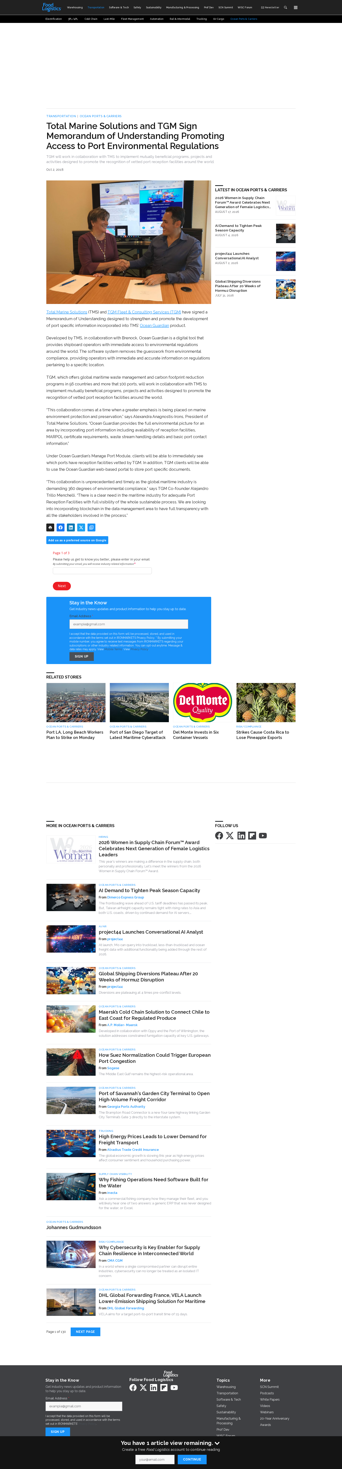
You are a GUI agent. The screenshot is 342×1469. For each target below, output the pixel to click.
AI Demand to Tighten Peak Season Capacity (238, 228)
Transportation (61, 116)
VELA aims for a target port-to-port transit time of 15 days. (143, 1314)
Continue (192, 1459)
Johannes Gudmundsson (73, 1227)
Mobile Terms (113, 649)
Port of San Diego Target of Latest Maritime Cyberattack (138, 735)
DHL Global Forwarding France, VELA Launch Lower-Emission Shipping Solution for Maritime (152, 1298)
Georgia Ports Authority (126, 1107)
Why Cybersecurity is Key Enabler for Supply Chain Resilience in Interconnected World (149, 1250)
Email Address (81, 616)
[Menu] (296, 7)
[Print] (50, 527)
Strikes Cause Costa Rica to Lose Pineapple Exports (262, 735)
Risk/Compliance (249, 726)
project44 (115, 939)
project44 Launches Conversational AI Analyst (237, 255)
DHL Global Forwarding (125, 1308)
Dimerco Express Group (125, 897)
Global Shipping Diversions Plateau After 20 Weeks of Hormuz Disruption (238, 285)
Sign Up (82, 656)
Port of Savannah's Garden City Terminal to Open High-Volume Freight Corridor (154, 1096)
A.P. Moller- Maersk (122, 1025)
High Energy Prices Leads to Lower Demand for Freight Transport (153, 1139)
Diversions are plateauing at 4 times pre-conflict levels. (140, 992)
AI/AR (103, 926)
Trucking (106, 1130)
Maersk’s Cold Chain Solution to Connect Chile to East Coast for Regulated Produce (154, 1015)
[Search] (285, 7)
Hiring (103, 836)
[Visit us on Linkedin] (241, 835)
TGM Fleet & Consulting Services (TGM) (144, 312)
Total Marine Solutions (66, 312)
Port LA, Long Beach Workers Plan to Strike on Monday (74, 735)
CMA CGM (115, 1260)
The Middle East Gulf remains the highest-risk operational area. (146, 1074)
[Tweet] (81, 527)
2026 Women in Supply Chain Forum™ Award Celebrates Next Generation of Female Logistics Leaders (242, 202)
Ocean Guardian (154, 325)
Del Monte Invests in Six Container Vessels (196, 735)
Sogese (113, 1068)
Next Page (85, 1332)
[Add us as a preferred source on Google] (91, 527)
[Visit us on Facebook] (219, 835)
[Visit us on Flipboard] (252, 835)
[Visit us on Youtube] (263, 835)
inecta (112, 1193)
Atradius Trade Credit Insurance (133, 1150)
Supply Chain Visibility (115, 1174)
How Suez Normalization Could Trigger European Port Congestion (155, 1058)
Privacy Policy (139, 649)
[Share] (61, 527)
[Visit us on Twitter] (230, 835)
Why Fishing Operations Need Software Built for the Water (153, 1183)
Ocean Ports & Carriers (101, 116)
